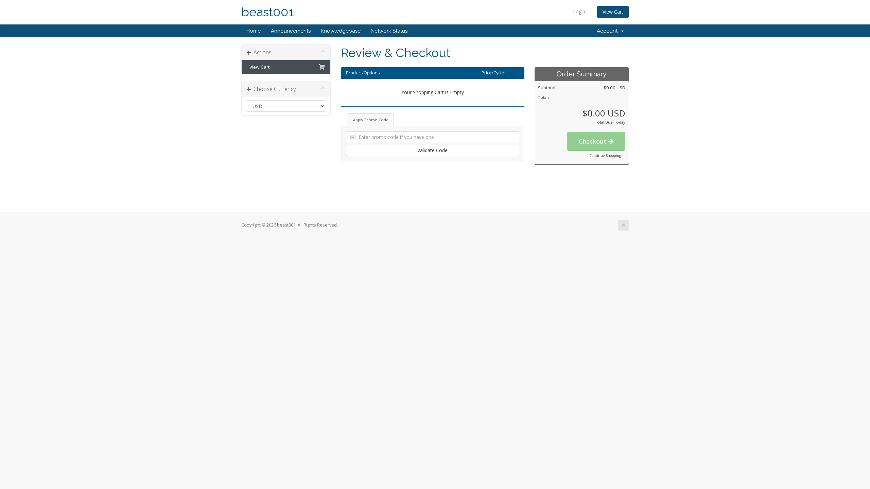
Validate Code (432, 150)
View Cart (613, 11)
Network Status (389, 31)
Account (608, 31)
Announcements (291, 31)
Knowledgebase (341, 31)
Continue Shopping (605, 155)
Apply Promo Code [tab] (370, 119)
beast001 (267, 12)
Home (253, 31)
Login (579, 11)
